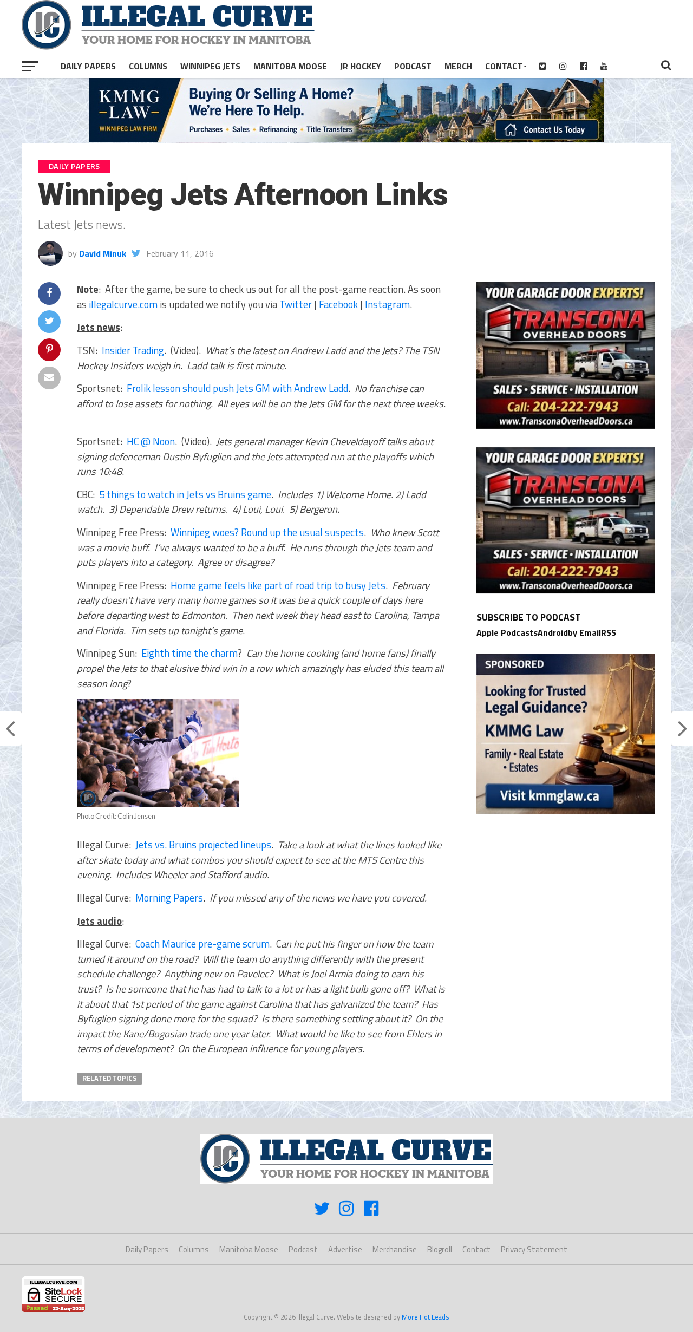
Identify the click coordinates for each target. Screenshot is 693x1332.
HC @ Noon (151, 441)
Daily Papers (88, 66)
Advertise (345, 1249)
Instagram (387, 304)
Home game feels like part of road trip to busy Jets (278, 585)
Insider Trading (133, 350)
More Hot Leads (425, 1316)
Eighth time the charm (189, 653)
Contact (503, 66)
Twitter (295, 304)
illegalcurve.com (123, 304)
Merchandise (394, 1249)
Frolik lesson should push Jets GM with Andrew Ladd (237, 388)
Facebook (338, 304)
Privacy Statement (534, 1249)
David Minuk (102, 253)
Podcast (413, 66)
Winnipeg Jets (210, 66)
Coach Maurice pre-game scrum (202, 943)
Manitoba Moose (290, 66)
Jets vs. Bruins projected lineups (203, 844)
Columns (148, 66)
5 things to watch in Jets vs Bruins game (185, 494)
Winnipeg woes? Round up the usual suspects (267, 532)
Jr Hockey (360, 66)
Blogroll (439, 1249)
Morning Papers (169, 897)
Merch (458, 66)
